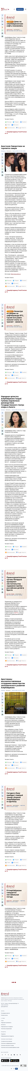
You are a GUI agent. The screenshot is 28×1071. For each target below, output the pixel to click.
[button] (2, 15)
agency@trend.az (4, 1006)
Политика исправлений (6, 1028)
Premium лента (4, 1015)
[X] (8, 1054)
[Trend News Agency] (5, 994)
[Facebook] (5, 1054)
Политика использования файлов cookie (10, 1047)
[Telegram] (14, 1054)
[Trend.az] (5, 9)
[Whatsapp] (2, 1054)
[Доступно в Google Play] (14, 1060)
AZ (14, 1068)
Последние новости (5, 1013)
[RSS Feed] (20, 1054)
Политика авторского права (7, 1045)
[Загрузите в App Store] (5, 1060)
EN (11, 1068)
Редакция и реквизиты (6, 1022)
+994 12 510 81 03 (4, 1004)
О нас (2, 1020)
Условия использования (6, 1041)
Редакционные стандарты (7, 1026)
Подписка (3, 1034)
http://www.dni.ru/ (16, 274)
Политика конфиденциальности (8, 1043)
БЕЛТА (16, 613)
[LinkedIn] (17, 1054)
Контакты (3, 1024)
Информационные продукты (7, 1036)
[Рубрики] (25, 9)
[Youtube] (11, 1054)
